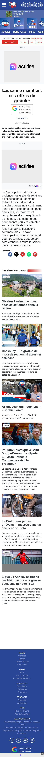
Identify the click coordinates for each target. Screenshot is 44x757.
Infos (32, 32)
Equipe (22, 658)
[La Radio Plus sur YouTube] (25, 740)
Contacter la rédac (22, 678)
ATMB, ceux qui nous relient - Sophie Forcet (21, 408)
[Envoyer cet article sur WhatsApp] (28, 255)
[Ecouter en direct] (29, 4)
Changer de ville (36, 38)
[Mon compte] (40, 4)
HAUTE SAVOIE (10, 42)
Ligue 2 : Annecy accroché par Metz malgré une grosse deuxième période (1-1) (21, 580)
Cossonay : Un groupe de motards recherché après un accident (21, 354)
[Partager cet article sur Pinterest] (22, 255)
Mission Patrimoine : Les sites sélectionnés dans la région (20, 305)
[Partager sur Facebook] (9, 255)
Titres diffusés (22, 661)
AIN (32, 42)
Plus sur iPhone (22, 711)
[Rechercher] (34, 4)
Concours (22, 692)
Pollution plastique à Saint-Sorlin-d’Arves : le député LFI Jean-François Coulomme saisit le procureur (21, 456)
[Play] (3, 21)
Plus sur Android (22, 714)
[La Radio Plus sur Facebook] (12, 740)
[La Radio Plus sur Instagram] (32, 740)
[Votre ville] (23, 4)
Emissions (22, 689)
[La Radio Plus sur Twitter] (18, 740)
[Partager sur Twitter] (16, 255)
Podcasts (22, 700)
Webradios (22, 703)
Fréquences (22, 664)
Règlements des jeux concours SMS (22, 727)
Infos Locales (22, 675)
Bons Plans (19, 32)
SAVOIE (23, 42)
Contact (22, 655)
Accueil (5, 32)
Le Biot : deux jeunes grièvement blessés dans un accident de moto (21, 525)
